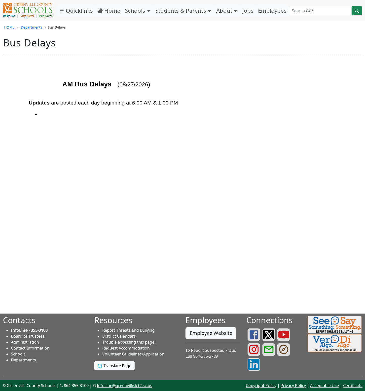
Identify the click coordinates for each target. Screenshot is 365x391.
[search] (357, 10)
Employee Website (211, 333)
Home (111, 10)
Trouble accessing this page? (129, 342)
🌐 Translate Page (114, 365)
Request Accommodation (126, 348)
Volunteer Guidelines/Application (133, 354)
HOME (9, 27)
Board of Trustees (27, 336)
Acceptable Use (324, 385)
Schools (136, 10)
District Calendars (119, 336)
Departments (31, 27)
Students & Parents (181, 10)
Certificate (353, 385)
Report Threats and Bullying (128, 330)
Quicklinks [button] (78, 10)
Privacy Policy (293, 385)
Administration (25, 342)
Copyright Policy (261, 385)
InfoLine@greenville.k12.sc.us (124, 385)
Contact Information (30, 348)
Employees (272, 10)
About (225, 10)
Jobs (248, 10)
